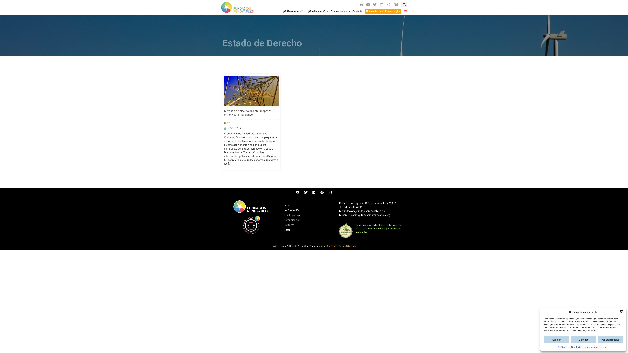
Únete (287, 230)
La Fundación (292, 210)
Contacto (289, 225)
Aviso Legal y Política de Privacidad (290, 246)
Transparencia (317, 246)
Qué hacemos (292, 215)
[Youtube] (368, 4)
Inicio (287, 205)
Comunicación (292, 220)
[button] (621, 312)
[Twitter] (375, 4)
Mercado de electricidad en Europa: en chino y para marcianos (247, 113)
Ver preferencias (610, 340)
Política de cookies (566, 347)
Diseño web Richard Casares (341, 246)
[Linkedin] (381, 4)
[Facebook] (322, 192)
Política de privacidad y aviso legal (591, 347)
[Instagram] (388, 4)
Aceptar (556, 340)
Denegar (583, 340)
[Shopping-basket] (361, 4)
